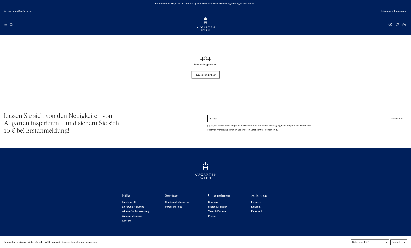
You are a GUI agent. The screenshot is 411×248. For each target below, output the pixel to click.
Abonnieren (397, 118)
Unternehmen (219, 195)
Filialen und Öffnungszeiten (393, 11)
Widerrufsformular (132, 215)
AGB (47, 242)
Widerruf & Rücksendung (135, 211)
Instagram (256, 201)
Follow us (259, 195)
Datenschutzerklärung (15, 242)
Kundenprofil (129, 201)
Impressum (91, 242)
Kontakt (126, 220)
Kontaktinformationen (73, 242)
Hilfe (126, 195)
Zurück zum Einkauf (206, 74)
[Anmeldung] (390, 24)
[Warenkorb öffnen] (404, 24)
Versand (56, 242)
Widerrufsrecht (35, 242)
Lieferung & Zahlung (133, 206)
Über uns (213, 201)
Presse (212, 215)
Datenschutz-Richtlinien (263, 129)
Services (172, 195)
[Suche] (11, 24)
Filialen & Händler (217, 206)
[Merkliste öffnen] (397, 24)
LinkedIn (256, 206)
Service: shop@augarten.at (17, 11)
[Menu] (6, 24)
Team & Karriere (217, 211)
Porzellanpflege (173, 206)
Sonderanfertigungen (177, 201)
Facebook (257, 211)
